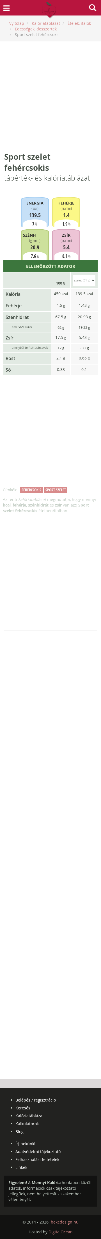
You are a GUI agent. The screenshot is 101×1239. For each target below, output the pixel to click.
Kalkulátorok (27, 1123)
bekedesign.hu (65, 1222)
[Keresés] (92, 8)
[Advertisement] (50, 96)
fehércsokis (31, 489)
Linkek (21, 1167)
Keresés (22, 1108)
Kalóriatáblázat (29, 1115)
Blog (19, 1131)
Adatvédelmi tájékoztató (38, 1151)
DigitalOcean (61, 1231)
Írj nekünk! (25, 1143)
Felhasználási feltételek (37, 1159)
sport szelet (55, 489)
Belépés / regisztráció (35, 1100)
